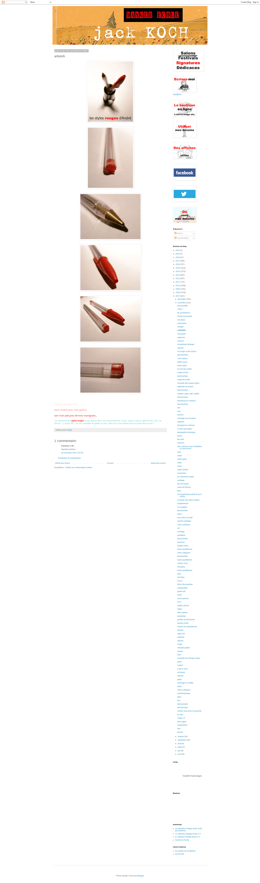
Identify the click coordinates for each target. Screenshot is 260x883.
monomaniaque (183, 693)
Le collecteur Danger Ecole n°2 (188, 834)
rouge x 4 (181, 718)
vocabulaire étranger (185, 344)
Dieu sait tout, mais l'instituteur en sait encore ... (189, 447)
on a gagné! (182, 507)
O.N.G (179, 581)
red (178, 408)
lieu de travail (182, 484)
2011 (178, 282)
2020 (178, 250)
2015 (178, 268)
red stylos (181, 320)
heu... (179, 411)
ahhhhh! (180, 422)
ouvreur (180, 341)
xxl (178, 528)
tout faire (180, 577)
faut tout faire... (183, 355)
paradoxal (181, 616)
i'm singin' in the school (186, 351)
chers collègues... (184, 690)
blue (179, 655)
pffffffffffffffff (181, 330)
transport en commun (186, 425)
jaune (179, 436)
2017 (178, 261)
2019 (178, 254)
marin (179, 456)
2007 (178, 296)
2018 (178, 257)
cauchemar (182, 323)
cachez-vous (182, 563)
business (181, 542)
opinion (180, 415)
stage (179, 609)
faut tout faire (182, 376)
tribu (179, 574)
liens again (181, 722)
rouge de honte (183, 379)
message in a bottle (185, 683)
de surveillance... (184, 313)
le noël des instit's (184, 369)
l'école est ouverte (184, 316)
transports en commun (186, 401)
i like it (180, 309)
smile (179, 463)
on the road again (184, 429)
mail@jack (177, 94)
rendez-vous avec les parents (189, 711)
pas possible (182, 306)
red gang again (183, 648)
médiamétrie (182, 588)
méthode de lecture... (186, 387)
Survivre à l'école (182, 840)
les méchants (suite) (185, 477)
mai (179, 754)
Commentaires (182, 238)
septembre (182, 740)
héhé (179, 686)
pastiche (180, 637)
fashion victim (183, 623)
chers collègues (183, 525)
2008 (178, 292)
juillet (180, 747)
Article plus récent (62, 463)
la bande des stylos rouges (188, 500)
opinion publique (184, 521)
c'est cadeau (182, 358)
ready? (180, 665)
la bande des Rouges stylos (188, 658)
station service (183, 606)
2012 (178, 278)
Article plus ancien (158, 463)
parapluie (181, 535)
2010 (178, 286)
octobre (181, 736)
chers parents (183, 598)
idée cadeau (182, 612)
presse (180, 732)
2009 (178, 289)
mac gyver (181, 334)
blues (179, 514)
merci (179, 595)
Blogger (141, 876)
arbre (179, 662)
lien (178, 700)
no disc (180, 715)
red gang (181, 567)
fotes (179, 697)
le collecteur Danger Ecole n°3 (187, 837)
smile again (182, 459)
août (180, 744)
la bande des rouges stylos (188, 383)
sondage (181, 480)
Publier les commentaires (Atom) (79, 467)
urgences (181, 337)
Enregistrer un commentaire (69, 458)
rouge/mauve (182, 503)
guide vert (181, 591)
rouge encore (182, 372)
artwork (180, 348)
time (179, 491)
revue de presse (184, 487)
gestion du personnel (186, 619)
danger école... (183, 546)
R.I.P (179, 602)
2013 (178, 275)
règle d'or (181, 634)
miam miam (182, 366)
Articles (179, 233)
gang (179, 679)
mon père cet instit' (185, 518)
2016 (178, 264)
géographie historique (186, 432)
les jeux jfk (179, 854)
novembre (182, 303)
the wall (180, 439)
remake (180, 327)
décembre (182, 299)
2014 (178, 271)
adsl (179, 452)
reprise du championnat (187, 627)
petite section (182, 470)
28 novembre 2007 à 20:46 (72, 453)
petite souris (182, 362)
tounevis (180, 443)
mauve (180, 651)
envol (179, 466)
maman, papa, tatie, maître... (188, 394)
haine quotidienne (184, 549)
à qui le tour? (182, 669)
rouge (179, 644)
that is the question (185, 584)
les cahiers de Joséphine (185, 851)
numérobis (181, 473)
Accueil (110, 463)
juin (179, 751)
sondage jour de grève (186, 418)
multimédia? (182, 725)
